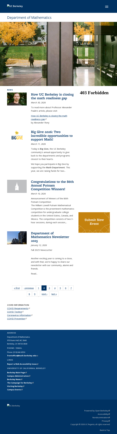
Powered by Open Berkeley (97, 410)
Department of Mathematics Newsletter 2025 (50, 237)
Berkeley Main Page (17, 372)
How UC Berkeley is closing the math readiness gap (52, 96)
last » (55, 294)
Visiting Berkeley (15, 386)
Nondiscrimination (101, 417)
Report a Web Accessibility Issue (22, 364)
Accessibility (104, 414)
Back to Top (105, 430)
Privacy (106, 421)
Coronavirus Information (20, 315)
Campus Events (15, 389)
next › (45, 294)
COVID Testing (15, 311)
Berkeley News (14, 379)
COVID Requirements (18, 308)
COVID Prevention (17, 318)
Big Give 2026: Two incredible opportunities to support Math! (52, 135)
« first (18, 288)
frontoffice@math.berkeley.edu (22, 355)
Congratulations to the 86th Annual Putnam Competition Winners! (52, 185)
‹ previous (30, 288)
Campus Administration (18, 376)
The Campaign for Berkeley (20, 383)
